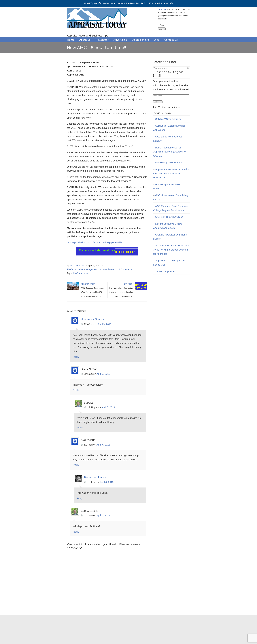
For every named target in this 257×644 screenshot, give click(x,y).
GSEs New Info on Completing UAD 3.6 (170, 197)
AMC (75, 273)
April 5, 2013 (103, 374)
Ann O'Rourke (77, 265)
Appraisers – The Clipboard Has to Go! (169, 262)
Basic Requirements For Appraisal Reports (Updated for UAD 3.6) (169, 151)
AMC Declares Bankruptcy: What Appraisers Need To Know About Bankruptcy (92, 292)
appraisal (83, 273)
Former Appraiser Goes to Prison (168, 186)
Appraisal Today (97, 19)
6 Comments (125, 269)
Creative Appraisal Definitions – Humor (171, 236)
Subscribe (157, 102)
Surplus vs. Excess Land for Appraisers (169, 127)
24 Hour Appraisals (165, 271)
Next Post (128, 284)
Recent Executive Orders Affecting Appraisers (167, 225)
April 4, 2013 (103, 444)
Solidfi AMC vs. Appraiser (168, 119)
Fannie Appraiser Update (168, 162)
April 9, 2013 (104, 324)
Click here (162, 9)
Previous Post (88, 284)
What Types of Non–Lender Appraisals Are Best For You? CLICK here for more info (128, 3)
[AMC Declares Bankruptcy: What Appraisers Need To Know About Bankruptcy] (73, 290)
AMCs (70, 269)
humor (111, 269)
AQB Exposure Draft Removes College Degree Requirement (170, 208)
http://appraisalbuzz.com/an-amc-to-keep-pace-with (94, 242)
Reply (76, 357)
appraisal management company (90, 269)
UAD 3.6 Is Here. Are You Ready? (167, 138)
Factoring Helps (95, 477)
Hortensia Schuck (93, 319)
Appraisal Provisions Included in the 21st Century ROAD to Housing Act (171, 173)
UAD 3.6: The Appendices (169, 217)
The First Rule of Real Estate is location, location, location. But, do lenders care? (121, 292)
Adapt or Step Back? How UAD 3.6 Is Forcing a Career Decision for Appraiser (171, 249)
